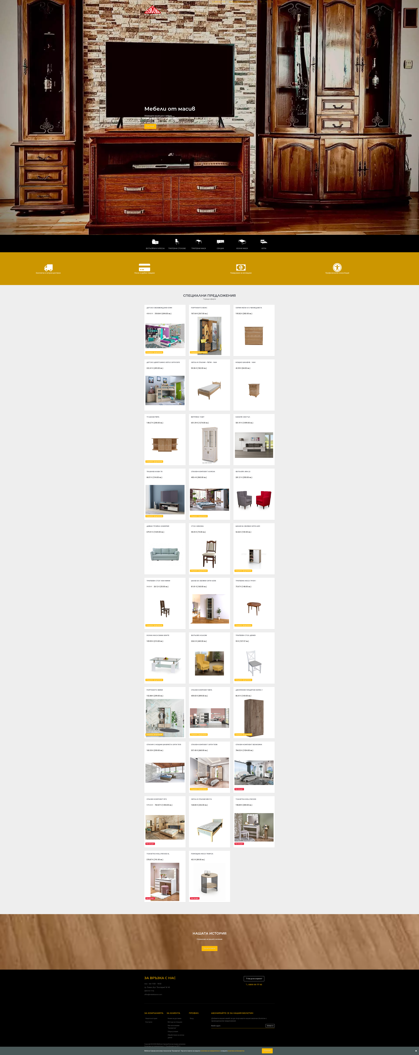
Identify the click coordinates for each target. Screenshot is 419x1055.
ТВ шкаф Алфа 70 (154, 472)
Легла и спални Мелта (201, 799)
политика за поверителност (210, 1051)
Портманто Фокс (199, 308)
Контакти (227, 10)
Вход (192, 1018)
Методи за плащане (175, 1022)
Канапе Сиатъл (243, 417)
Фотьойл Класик (199, 635)
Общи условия (173, 1031)
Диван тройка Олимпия (158, 526)
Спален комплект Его (157, 799)
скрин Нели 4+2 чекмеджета (249, 308)
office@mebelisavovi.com (241, 2)
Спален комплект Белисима (249, 745)
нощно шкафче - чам (245, 362)
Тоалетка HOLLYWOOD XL (158, 854)
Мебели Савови (162, 1044)
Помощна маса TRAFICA (202, 854)
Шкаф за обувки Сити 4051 (248, 526)
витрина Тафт (197, 417)
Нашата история (151, 1018)
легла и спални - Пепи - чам (204, 362)
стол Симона (197, 526)
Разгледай (150, 125)
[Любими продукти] (261, 2)
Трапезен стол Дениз (246, 635)
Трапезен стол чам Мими (158, 581)
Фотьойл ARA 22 (243, 472)
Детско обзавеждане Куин (159, 308)
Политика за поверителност (154, 1046)
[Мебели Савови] (152, 10)
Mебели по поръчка (196, 10)
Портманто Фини (155, 690)
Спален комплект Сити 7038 (204, 745)
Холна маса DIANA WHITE (158, 635)
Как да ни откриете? (254, 979)
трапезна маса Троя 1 (246, 581)
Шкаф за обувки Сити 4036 (203, 581)
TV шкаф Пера (153, 417)
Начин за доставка (174, 1018)
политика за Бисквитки (236, 1051)
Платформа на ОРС (172, 1046)
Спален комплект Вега (201, 690)
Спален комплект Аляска (203, 472)
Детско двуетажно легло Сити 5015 (163, 362)
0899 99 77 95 (219, 2)
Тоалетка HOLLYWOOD (246, 799)
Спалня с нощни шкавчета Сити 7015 (164, 745)
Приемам (267, 1051)
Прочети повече (209, 948)
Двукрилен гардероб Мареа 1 (249, 690)
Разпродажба (214, 10)
